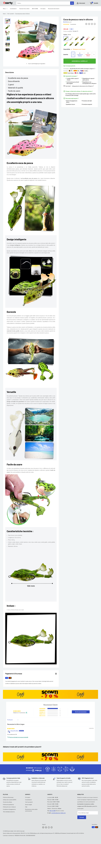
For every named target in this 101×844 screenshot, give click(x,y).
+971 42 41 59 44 (80, 833)
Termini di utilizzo (7, 802)
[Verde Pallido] (71, 44)
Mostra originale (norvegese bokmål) (18, 737)
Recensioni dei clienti (53, 8)
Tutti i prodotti (10, 13)
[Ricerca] (72, 3)
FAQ (26, 807)
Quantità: (65, 54)
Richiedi (82, 817)
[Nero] (82, 38)
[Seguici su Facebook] (43, 827)
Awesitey (65, 22)
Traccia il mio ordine (24, 8)
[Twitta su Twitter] (92, 24)
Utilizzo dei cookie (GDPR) (9, 799)
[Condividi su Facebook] (86, 24)
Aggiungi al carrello (79, 61)
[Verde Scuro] (93, 38)
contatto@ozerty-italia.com (58, 813)
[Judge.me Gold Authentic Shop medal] (59, 769)
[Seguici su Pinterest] (46, 827)
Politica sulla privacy (8, 797)
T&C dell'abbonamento (9, 811)
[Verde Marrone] (76, 38)
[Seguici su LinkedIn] (52, 827)
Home (4, 13)
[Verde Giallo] (66, 44)
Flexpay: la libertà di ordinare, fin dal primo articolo (79, 91)
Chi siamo (42, 8)
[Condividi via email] (95, 24)
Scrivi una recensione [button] (80, 712)
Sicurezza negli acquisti (72, 98)
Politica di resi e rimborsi (9, 807)
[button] (66, 24)
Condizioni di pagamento (9, 809)
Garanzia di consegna (71, 76)
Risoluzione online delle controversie (31, 810)
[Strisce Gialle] (76, 44)
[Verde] (66, 38)
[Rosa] (87, 38)
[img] (10, 728)
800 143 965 (35, 8)
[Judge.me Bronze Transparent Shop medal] (66, 769)
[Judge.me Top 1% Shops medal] (72, 769)
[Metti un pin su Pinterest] (89, 24)
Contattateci (13, 8)
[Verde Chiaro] (82, 44)
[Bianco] (71, 38)
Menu (4, 8)
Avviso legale (28, 804)
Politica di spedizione (8, 804)
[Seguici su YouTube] (49, 827)
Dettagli (76, 95)
